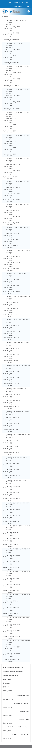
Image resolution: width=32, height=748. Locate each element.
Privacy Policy (18, 6)
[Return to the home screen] (12, 11)
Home (5, 17)
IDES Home (16, 2)
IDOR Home (25, 2)
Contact (26, 6)
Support (28, 11)
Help (9, 2)
